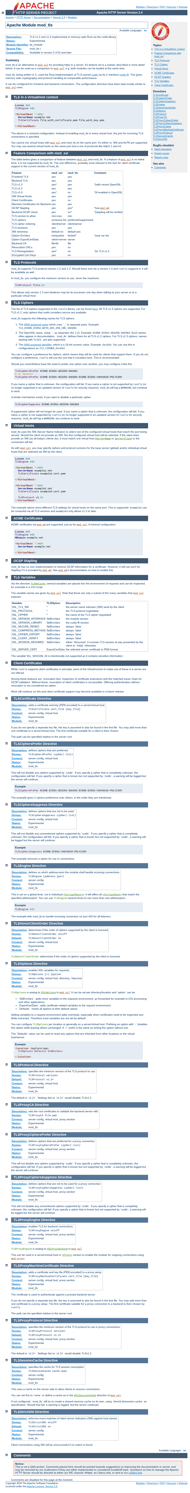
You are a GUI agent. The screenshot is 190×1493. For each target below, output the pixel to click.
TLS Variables (161, 81)
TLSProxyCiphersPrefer (165, 120)
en (145, 30)
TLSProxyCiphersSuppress (167, 123)
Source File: (14, 48)
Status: (10, 40)
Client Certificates (163, 85)
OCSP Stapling (162, 77)
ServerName (103, 438)
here (95, 308)
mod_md (104, 208)
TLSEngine (159, 104)
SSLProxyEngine (57, 1248)
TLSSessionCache (163, 136)
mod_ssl (43, 64)
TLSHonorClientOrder (164, 107)
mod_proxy (17, 1258)
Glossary (171, 7)
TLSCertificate (160, 95)
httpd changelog (162, 149)
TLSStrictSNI (160, 139)
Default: (17, 937)
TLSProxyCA (160, 117)
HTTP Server (24, 17)
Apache (10, 17)
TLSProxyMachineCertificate (168, 129)
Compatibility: (15, 52)
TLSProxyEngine (162, 126)
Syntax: (17, 708)
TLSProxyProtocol (163, 132)
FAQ (162, 7)
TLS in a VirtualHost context (169, 49)
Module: (17, 720)
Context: (17, 713)
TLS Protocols (162, 60)
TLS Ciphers (161, 64)
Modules (140, 7)
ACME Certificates (164, 72)
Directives (152, 7)
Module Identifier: (17, 44)
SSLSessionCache (85, 1395)
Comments (160, 167)
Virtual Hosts (161, 68)
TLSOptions (159, 110)
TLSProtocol (159, 114)
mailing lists (135, 1472)
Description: (14, 36)
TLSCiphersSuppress (164, 101)
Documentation (42, 17)
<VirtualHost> (73, 894)
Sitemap (182, 7)
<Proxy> (67, 1255)
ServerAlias (123, 438)
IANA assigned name (36, 324)
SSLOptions (48, 992)
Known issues (161, 153)
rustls (94, 74)
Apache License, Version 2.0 (42, 1486)
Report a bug (161, 157)
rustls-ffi (124, 74)
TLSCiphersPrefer (162, 98)
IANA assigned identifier (38, 344)
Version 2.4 (59, 17)
